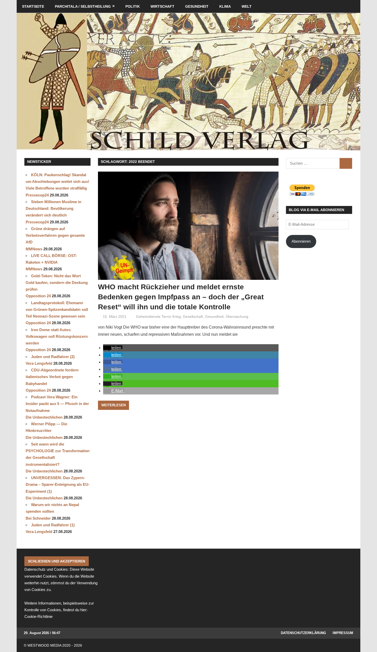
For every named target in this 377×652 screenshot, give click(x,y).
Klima (225, 6)
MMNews (34, 249)
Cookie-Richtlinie (38, 616)
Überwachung (237, 316)
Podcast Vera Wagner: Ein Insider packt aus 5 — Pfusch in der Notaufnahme (57, 404)
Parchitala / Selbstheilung (83, 6)
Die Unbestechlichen (44, 417)
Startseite (33, 6)
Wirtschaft (162, 6)
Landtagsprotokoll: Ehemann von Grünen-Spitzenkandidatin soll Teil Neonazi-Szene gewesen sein (57, 310)
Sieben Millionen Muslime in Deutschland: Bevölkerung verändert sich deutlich (53, 209)
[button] (112, 347)
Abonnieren (301, 241)
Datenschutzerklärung (303, 633)
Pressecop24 (37, 195)
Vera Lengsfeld (39, 363)
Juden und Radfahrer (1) (53, 525)
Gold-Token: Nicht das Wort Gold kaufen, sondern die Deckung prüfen (57, 283)
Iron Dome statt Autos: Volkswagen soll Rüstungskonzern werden (57, 336)
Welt (247, 6)
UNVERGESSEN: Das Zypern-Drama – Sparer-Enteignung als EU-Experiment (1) (58, 484)
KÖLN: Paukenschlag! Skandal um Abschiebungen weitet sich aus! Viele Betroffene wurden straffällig (57, 182)
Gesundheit (197, 6)
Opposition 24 (38, 296)
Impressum (343, 633)
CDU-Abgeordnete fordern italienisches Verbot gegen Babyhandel (52, 377)
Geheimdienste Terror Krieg (158, 316)
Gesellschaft (193, 316)
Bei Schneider (38, 518)
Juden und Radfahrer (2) (53, 356)
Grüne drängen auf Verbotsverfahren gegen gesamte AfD (55, 235)
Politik (132, 6)
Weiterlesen (113, 405)
